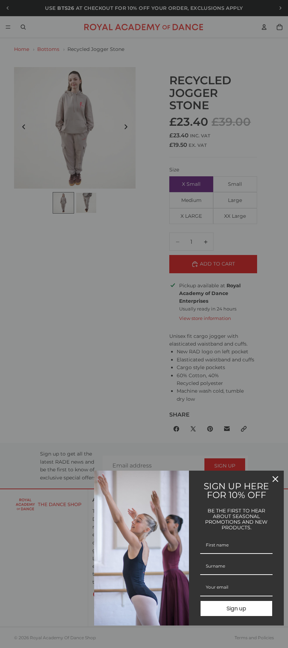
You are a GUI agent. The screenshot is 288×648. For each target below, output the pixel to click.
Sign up (236, 608)
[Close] (275, 479)
